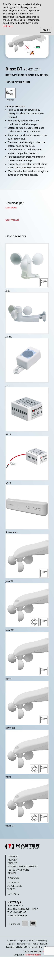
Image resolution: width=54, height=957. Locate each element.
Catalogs (13, 882)
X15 (7, 290)
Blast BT (10, 728)
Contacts (13, 893)
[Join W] (27, 556)
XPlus (8, 336)
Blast (8, 679)
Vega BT (10, 825)
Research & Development (22, 866)
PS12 (8, 434)
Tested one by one (18, 869)
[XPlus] (27, 313)
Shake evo (11, 532)
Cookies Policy (31, 944)
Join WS (9, 630)
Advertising (14, 885)
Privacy (20, 944)
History (12, 859)
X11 (7, 385)
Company (12, 856)
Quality (12, 863)
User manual (12, 219)
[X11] (27, 360)
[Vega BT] (27, 801)
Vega (8, 776)
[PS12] (27, 409)
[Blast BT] (27, 703)
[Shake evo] (27, 507)
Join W (9, 581)
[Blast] (27, 654)
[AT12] (27, 458)
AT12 (8, 483)
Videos (11, 889)
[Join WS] (27, 605)
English (37, 954)
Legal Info (11, 944)
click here (8, 26)
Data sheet (11, 207)
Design (11, 873)
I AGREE (46, 30)
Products (13, 877)
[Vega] (27, 752)
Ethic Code (42, 947)
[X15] (27, 265)
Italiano (29, 954)
